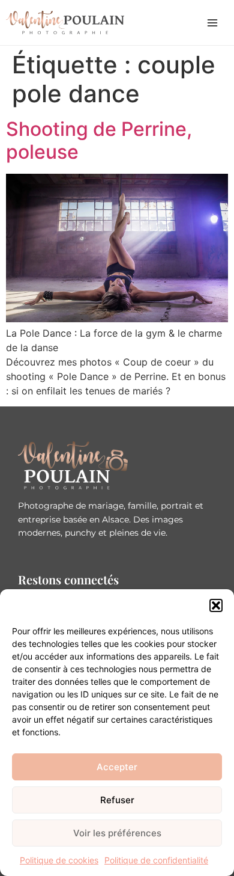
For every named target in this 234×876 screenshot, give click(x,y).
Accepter (117, 767)
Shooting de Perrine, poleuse (99, 140)
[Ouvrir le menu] (212, 22)
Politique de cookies (59, 860)
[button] (216, 605)
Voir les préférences (117, 833)
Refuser (117, 800)
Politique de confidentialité (156, 860)
